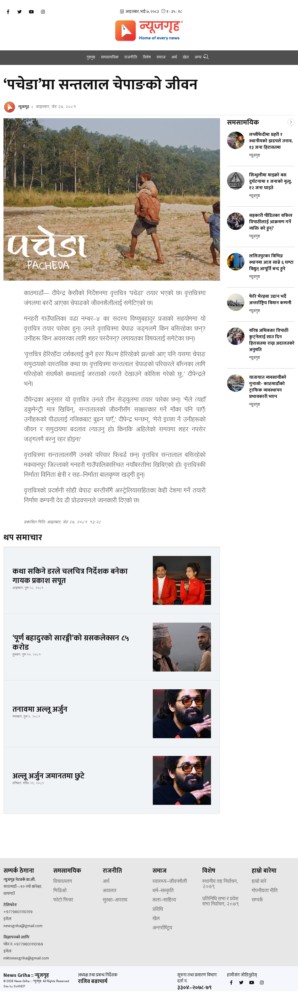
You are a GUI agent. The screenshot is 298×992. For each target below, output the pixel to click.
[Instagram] (42, 12)
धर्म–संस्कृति (163, 891)
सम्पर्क (257, 900)
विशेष (147, 58)
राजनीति (130, 58)
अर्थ (174, 58)
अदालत (109, 891)
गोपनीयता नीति (265, 891)
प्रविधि (157, 909)
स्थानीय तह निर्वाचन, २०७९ (220, 884)
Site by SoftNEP (14, 986)
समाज (161, 58)
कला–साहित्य (164, 900)
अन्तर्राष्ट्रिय (162, 928)
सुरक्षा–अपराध (115, 900)
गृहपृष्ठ (91, 58)
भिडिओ (60, 891)
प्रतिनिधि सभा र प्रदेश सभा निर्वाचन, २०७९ (220, 902)
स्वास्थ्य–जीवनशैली (169, 881)
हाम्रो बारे (259, 881)
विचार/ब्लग (62, 881)
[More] (291, 121)
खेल (186, 58)
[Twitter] (19, 12)
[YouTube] (31, 12)
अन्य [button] (198, 58)
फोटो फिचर (63, 900)
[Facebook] (7, 12)
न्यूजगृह (23, 107)
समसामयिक (109, 58)
